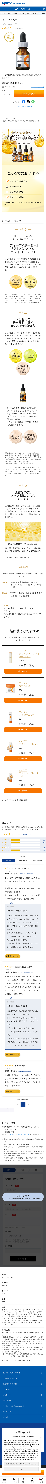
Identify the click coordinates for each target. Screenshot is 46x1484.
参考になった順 (37, 860)
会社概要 (5, 1417)
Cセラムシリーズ (31, 13)
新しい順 (8, 860)
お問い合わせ (7, 1400)
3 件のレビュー (19, 28)
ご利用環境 (6, 1389)
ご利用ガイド (7, 1395)
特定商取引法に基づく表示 (11, 1384)
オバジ (22, 13)
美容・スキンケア (12, 13)
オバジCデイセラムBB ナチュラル (30, 773)
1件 (44, 840)
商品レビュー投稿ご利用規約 (20, 1134)
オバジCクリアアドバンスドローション (29, 653)
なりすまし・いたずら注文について (13, 1406)
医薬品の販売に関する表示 (11, 1378)
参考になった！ (13, 956)
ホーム (3, 13)
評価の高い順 (23, 860)
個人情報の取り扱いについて (11, 1373)
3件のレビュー (26, 834)
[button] (23, 1197)
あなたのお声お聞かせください (23, 9)
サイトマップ (7, 1411)
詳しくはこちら (23, 671)
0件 (44, 845)
